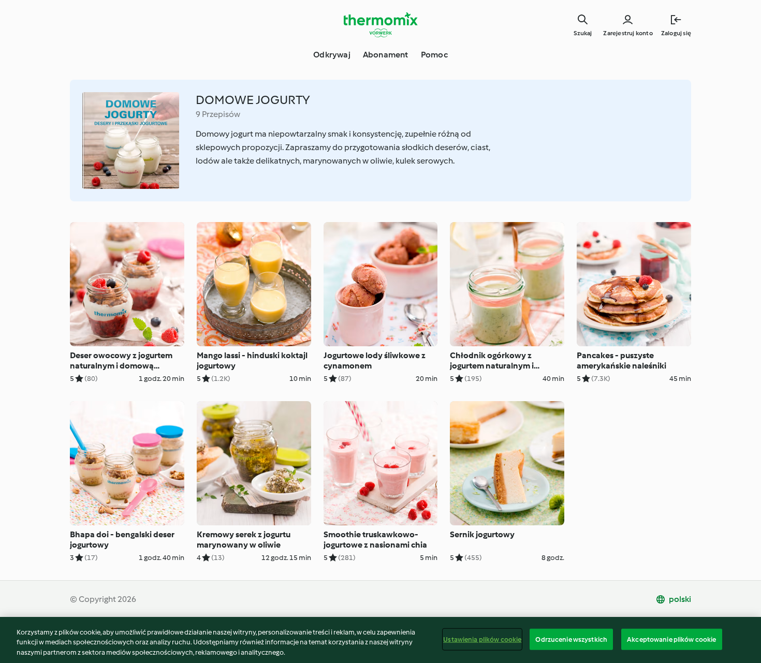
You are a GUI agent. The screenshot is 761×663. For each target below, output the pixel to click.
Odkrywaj (331, 55)
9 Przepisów (218, 114)
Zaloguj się (676, 33)
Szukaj (583, 33)
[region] (380, 640)
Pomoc (434, 55)
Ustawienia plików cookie (482, 639)
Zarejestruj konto (627, 33)
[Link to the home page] (380, 24)
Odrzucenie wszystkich (571, 639)
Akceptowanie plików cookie (671, 639)
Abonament (385, 55)
